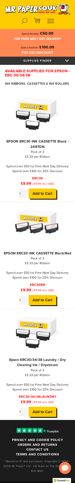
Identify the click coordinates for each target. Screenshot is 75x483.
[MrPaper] (37, 7)
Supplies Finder (37, 60)
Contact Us (37, 450)
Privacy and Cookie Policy (37, 440)
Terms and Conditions (37, 454)
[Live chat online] (65, 468)
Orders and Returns (37, 445)
